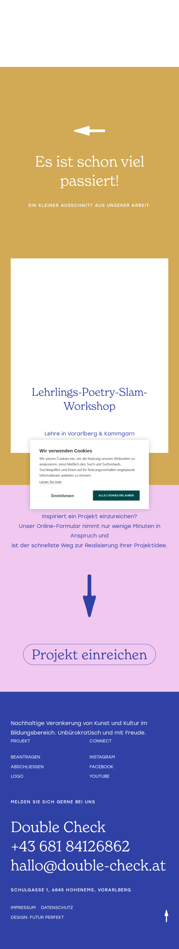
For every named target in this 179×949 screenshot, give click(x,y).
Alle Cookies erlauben (116, 495)
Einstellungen (62, 495)
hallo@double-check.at (88, 865)
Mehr (89, 434)
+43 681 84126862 (70, 846)
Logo (17, 776)
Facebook (102, 766)
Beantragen (25, 757)
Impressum (23, 907)
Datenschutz (57, 907)
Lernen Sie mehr (50, 482)
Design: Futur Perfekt (37, 917)
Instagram (102, 757)
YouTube (100, 776)
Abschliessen (27, 766)
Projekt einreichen (90, 654)
